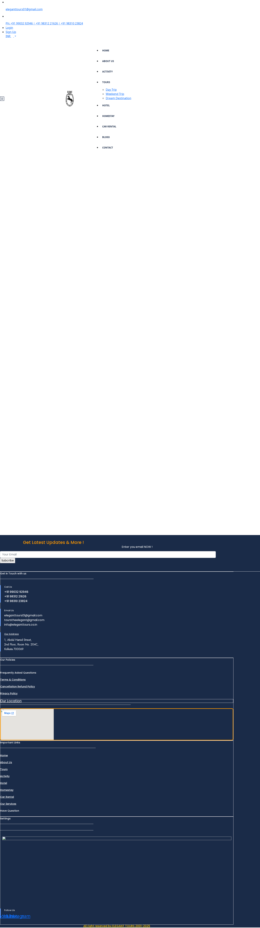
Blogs (106, 137)
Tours (106, 82)
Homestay (108, 116)
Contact (107, 147)
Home (105, 50)
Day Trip (111, 90)
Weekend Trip (115, 94)
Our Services (8, 804)
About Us (108, 61)
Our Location (11, 701)
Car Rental (109, 126)
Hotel (106, 105)
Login (9, 28)
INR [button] (8, 36)
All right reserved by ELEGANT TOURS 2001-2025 (116, 926)
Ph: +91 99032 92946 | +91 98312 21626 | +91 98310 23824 (44, 23)
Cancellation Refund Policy (17, 686)
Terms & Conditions (13, 679)
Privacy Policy (9, 693)
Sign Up (11, 32)
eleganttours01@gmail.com (24, 9)
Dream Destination (118, 98)
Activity (107, 71)
